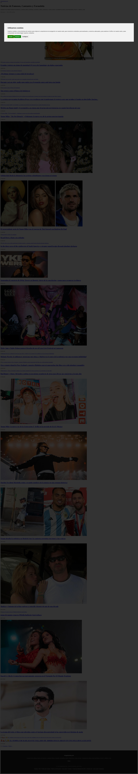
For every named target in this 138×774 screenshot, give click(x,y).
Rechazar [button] (17, 36)
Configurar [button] (25, 36)
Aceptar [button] (11, 36)
